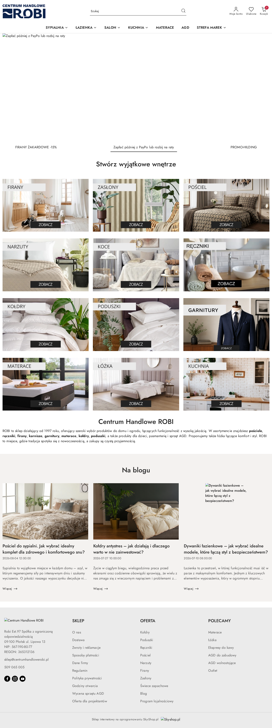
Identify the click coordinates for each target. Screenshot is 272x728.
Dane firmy (80, 662)
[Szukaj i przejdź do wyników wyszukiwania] (183, 11)
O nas (76, 632)
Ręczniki (146, 647)
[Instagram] (15, 679)
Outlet (212, 670)
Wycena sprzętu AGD (88, 693)
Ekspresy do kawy (221, 647)
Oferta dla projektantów (89, 701)
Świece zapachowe (154, 685)
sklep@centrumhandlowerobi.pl (26, 659)
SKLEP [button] (78, 621)
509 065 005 (14, 667)
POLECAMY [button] (219, 621)
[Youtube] (23, 679)
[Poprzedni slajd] (12, 87)
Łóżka (212, 639)
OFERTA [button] (147, 621)
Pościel (145, 655)
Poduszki (146, 639)
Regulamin (79, 670)
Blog (143, 693)
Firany (144, 670)
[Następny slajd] (260, 87)
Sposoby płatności (85, 655)
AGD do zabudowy (222, 655)
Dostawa (78, 639)
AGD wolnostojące (222, 662)
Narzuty (145, 662)
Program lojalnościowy (156, 701)
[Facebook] (7, 679)
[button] (56, 28)
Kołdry (145, 632)
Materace (215, 632)
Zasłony (145, 678)
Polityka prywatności (87, 678)
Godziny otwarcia (85, 685)
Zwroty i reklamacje (86, 647)
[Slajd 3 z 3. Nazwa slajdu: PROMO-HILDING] (136, 87)
